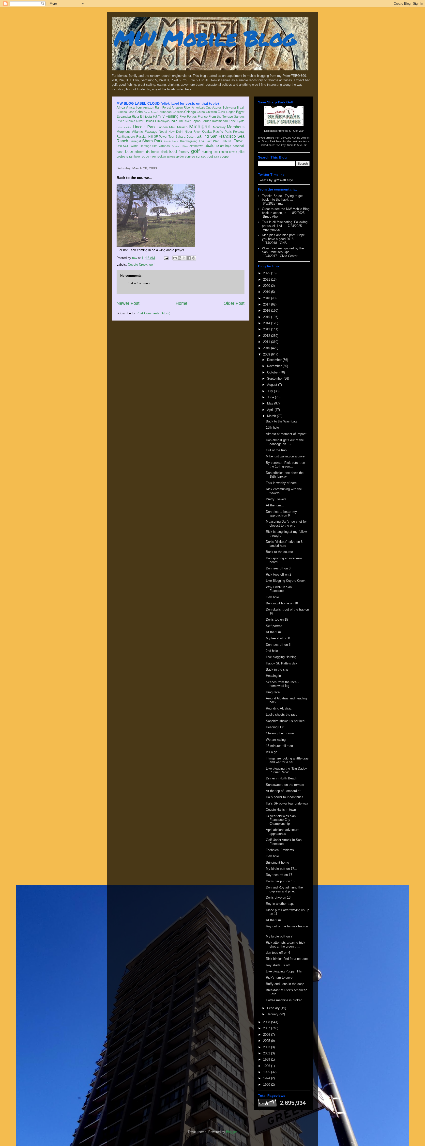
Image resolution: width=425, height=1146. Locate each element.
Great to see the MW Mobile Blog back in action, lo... (285, 211)
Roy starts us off (278, 965)
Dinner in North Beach (281, 778)
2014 (267, 323)
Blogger (231, 1132)
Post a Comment (138, 283)
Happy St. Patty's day (281, 663)
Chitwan (211, 111)
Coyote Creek (137, 264)
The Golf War (209, 141)
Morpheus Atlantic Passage (137, 131)
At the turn (273, 632)
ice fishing (221, 151)
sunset (201, 156)
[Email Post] (165, 258)
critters (139, 152)
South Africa (171, 141)
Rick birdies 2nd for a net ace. (287, 959)
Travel (239, 141)
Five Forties (188, 116)
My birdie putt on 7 (279, 936)
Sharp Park (152, 141)
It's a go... (273, 752)
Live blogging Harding (281, 657)
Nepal (163, 131)
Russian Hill (144, 136)
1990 (267, 1084)
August (272, 385)
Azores (217, 107)
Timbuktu (226, 141)
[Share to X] (184, 258)
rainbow (134, 156)
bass (120, 152)
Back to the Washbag (281, 421)
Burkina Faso (125, 111)
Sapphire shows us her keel (285, 721)
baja (228, 146)
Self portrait (274, 626)
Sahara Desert (186, 136)
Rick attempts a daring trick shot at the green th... (285, 944)
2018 (267, 298)
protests (122, 156)
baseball (238, 146)
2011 (267, 342)
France (203, 116)
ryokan (161, 156)
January (273, 1014)
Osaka (207, 131)
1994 (267, 1078)
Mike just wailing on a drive (285, 456)
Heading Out (275, 727)
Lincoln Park (144, 127)
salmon (171, 156)
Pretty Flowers (276, 499)
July (270, 391)
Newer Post (128, 303)
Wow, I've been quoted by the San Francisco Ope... (283, 250)
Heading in (273, 676)
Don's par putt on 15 (280, 881)
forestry (184, 152)
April (270, 410)
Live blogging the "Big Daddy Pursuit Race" (286, 770)
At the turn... (275, 505)
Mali (172, 127)
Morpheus (235, 127)
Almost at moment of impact (286, 434)
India (173, 121)
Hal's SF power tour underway (287, 803)
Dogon (230, 111)
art (222, 146)
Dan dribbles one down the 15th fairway (285, 475)
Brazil (240, 107)
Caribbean (164, 111)
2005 (267, 1041)
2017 (267, 304)
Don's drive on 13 (278, 897)
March (272, 416)
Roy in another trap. (280, 903)
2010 (267, 348)
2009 (267, 354)
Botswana (229, 107)
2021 (267, 279)
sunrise (190, 156)
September (275, 378)
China (201, 111)
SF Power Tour (164, 136)
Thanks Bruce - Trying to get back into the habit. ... (282, 198)
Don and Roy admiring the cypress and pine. (284, 889)
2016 (267, 310)
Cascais (178, 111)
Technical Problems (280, 850)
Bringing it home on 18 (282, 603)
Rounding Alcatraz (279, 708)
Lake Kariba (124, 127)
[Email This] (174, 258)
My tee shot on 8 (278, 638)
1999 (267, 1059)
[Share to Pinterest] (193, 258)
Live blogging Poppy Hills (284, 971)
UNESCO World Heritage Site (137, 145)
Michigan (200, 126)
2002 (267, 1053)
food (173, 151)
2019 (267, 292)
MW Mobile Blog (205, 38)
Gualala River (134, 121)
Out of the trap (276, 450)
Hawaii (149, 121)
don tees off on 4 (278, 952)
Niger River (193, 131)
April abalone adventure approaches (282, 832)
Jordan (206, 121)
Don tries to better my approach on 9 (281, 513)
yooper (224, 156)
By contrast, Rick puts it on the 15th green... (285, 464)
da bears (152, 152)
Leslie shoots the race (281, 714)
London (162, 127)
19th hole (272, 427)
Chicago (190, 112)
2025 (267, 273)
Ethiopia (146, 116)
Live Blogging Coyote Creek (285, 580)
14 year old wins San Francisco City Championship (281, 819)
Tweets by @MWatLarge (275, 180)
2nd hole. (272, 651)
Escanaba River (128, 116)
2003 (267, 1047)
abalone (212, 146)
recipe (145, 156)
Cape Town (150, 112)
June (271, 397)
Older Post (234, 303)
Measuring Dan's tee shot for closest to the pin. (286, 523)
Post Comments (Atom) (153, 313)
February (274, 1008)
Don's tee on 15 (277, 619)
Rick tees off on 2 (278, 574)
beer (129, 151)
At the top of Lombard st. (284, 791)
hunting (207, 152)
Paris (228, 131)
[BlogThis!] (179, 258)
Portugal (238, 131)
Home (181, 303)
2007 (267, 1028)
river (153, 156)
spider (180, 156)
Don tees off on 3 (278, 568)
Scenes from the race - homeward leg (282, 684)
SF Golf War (296, 130)
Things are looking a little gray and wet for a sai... (287, 760)
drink (164, 152)
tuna (216, 156)
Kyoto (240, 121)
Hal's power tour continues (284, 797)
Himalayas (162, 121)
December (275, 360)
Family (159, 116)
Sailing (203, 136)
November (275, 366)
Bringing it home (277, 862)
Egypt (240, 112)
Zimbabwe (196, 145)
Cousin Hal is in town (281, 809)
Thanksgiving (188, 141)
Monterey (219, 127)
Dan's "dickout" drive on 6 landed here (284, 544)
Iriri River (185, 121)
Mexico (182, 127)
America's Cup (202, 107)
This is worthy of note (281, 483)
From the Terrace (221, 116)
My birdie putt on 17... (281, 869)
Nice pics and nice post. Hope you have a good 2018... (283, 237)
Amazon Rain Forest (157, 107)
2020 (267, 286)
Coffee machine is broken (284, 1000)
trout (210, 156)
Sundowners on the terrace (285, 785)
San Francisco (223, 136)
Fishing (172, 116)
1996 (267, 1066)
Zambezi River (180, 146)
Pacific (218, 131)
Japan (196, 121)
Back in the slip (277, 669)
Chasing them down (280, 733)
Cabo (139, 112)
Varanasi (164, 145)
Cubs (221, 112)
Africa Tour (134, 107)
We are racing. (276, 740)
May (270, 403)
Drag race (273, 692)
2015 (267, 317)
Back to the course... (281, 552)
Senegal (135, 141)
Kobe (232, 121)
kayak (233, 151)
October (273, 372)
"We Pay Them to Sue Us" (291, 145)
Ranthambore (126, 136)
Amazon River (181, 107)
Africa (121, 107)
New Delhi (175, 131)
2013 (267, 329)
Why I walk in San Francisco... (279, 589)
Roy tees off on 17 (279, 875)
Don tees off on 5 (278, 644)
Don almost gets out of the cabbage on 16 (285, 442)
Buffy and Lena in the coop (285, 984)
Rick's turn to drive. (279, 977)
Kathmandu (220, 121)
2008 (267, 1022)
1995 (267, 1072)
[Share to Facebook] (188, 258)
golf (195, 151)
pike (241, 152)
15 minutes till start (279, 746)
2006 (267, 1034)
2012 (267, 336)
